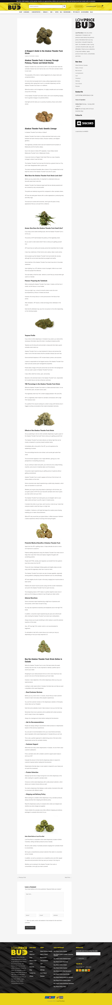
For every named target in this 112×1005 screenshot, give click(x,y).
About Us (31, 954)
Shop (20, 12)
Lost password (79, 73)
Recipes (77, 86)
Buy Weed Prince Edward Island (62, 980)
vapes (22, 979)
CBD (51, 12)
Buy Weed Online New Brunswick (62, 971)
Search (64, 6)
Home (31, 951)
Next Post (68, 877)
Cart (76, 75)
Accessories (85, 12)
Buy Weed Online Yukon (60, 986)
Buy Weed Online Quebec (60, 968)
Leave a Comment (29, 56)
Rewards (31, 967)
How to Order (32, 960)
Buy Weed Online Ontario (60, 965)
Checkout (77, 78)
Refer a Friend (79, 68)
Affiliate (31, 976)
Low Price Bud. (61, 1001)
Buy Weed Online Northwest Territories (64, 983)
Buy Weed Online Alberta (60, 951)
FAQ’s (31, 963)
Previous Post (21, 877)
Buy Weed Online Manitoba (61, 962)
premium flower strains (81, 54)
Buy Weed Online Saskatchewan (62, 958)
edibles (18, 979)
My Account (78, 70)
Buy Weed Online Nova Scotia (61, 974)
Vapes (57, 12)
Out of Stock (78, 83)
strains (37, 56)
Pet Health (76, 12)
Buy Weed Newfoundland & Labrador (63, 977)
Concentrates (36, 12)
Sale (91, 12)
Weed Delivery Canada (81, 65)
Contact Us (32, 973)
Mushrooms (67, 12)
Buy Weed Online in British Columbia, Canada (63, 955)
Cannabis (26, 12)
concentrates (14, 983)
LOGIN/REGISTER (91, 6)
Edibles (45, 12)
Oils (61, 12)
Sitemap (77, 81)
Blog (30, 970)
